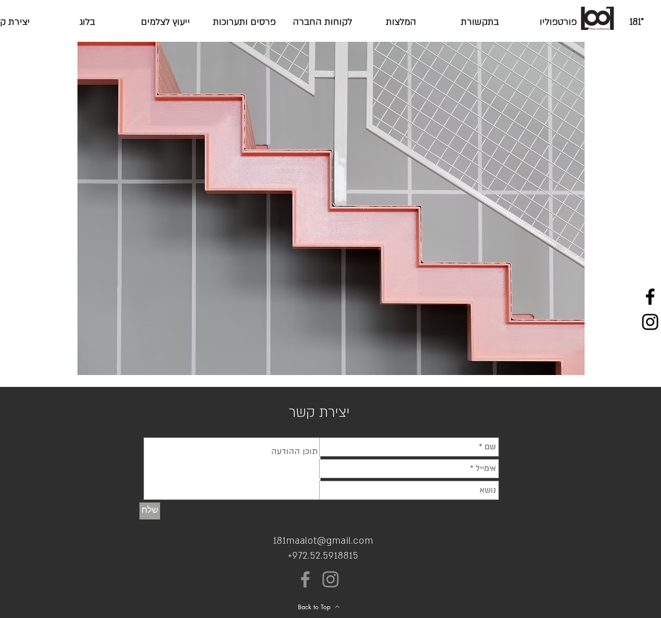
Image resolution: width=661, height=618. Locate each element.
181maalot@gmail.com (323, 541)
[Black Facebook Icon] (650, 296)
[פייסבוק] (305, 579)
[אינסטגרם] (330, 579)
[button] (331, 208)
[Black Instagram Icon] (650, 322)
